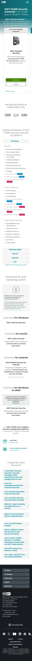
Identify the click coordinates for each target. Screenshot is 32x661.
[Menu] (27, 2)
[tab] (16, 249)
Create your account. (15, 308)
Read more (15, 403)
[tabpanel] (16, 195)
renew (16, 84)
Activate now (14, 442)
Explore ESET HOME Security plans (16, 265)
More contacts (6, 616)
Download (16, 80)
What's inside (10, 91)
